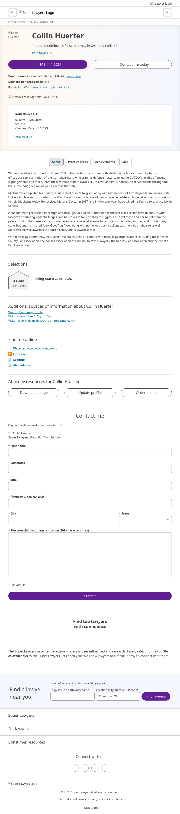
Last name (16, 463)
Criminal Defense (16, 21)
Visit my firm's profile (29, 316)
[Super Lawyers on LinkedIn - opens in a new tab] (104, 768)
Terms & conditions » (72, 799)
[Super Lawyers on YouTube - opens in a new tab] (94, 768)
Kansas (32, 21)
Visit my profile (25, 312)
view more (74, 76)
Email (13, 480)
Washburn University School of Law (47, 87)
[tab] (56, 162)
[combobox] (72, 696)
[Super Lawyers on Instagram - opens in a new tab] (85, 768)
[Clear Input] (90, 696)
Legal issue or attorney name (69, 690)
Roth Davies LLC (42, 53)
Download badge (34, 392)
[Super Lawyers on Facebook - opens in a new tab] (75, 768)
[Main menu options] (12, 12)
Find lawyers (156, 696)
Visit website (23, 137)
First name (17, 446)
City (12, 513)
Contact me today (134, 64)
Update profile (90, 392)
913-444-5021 (92, 6)
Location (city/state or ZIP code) (117, 690)
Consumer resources (26, 742)
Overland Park (46, 21)
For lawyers (18, 728)
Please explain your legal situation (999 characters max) (48, 530)
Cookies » (115, 799)
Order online (146, 392)
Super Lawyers (21, 715)
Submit (90, 595)
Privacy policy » (98, 799)
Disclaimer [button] (16, 585)
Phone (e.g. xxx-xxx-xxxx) (26, 497)
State (124, 513)
